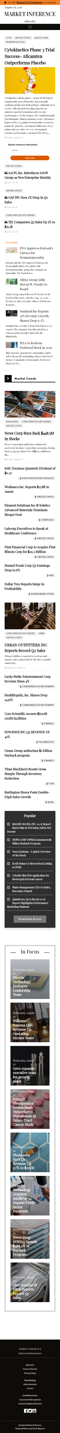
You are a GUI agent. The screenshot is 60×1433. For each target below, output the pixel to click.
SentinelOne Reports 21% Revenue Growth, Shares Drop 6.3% (34, 316)
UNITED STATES (14, 166)
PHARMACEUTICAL (15, 42)
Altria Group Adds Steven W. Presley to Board (33, 284)
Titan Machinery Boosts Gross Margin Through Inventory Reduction (25, 773)
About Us (30, 1365)
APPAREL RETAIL (14, 191)
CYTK (9, 38)
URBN (41, 633)
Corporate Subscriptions (30, 1400)
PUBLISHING (12, 422)
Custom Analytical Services (30, 1404)
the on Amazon (33, 2)
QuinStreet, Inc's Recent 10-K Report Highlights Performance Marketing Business (27, 903)
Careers (30, 1388)
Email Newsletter (30, 1395)
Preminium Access (30, 919)
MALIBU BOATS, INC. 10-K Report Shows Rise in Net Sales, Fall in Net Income (29, 827)
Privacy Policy (30, 1373)
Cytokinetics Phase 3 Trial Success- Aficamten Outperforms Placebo (29, 56)
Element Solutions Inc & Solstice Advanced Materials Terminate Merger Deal (27, 510)
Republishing (30, 1380)
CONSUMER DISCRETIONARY (20, 215)
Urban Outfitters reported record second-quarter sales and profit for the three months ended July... (28, 660)
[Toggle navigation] (30, 27)
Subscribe (30, 21)
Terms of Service (30, 1369)
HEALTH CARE (41, 38)
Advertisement (30, 1384)
